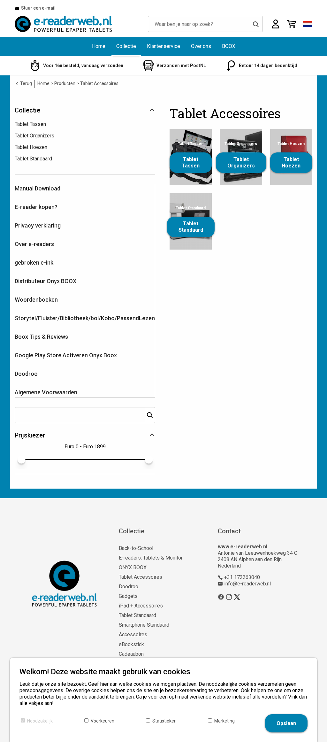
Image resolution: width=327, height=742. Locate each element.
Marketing (224, 720)
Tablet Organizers (241, 162)
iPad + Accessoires (141, 606)
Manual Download (37, 188)
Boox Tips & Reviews (41, 336)
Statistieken (164, 720)
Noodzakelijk (40, 720)
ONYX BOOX (133, 567)
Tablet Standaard (191, 226)
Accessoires (133, 634)
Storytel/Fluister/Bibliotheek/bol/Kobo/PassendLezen (85, 318)
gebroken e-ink (34, 262)
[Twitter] (237, 596)
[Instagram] (229, 596)
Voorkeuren (102, 720)
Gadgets (128, 596)
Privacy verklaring (38, 225)
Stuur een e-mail (37, 8)
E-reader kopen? (36, 207)
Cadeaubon (131, 654)
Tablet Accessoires (140, 577)
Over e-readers (34, 244)
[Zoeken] (255, 24)
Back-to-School (136, 548)
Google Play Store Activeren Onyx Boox (66, 355)
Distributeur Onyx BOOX (45, 281)
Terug (25, 83)
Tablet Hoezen (291, 162)
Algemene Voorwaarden (46, 392)
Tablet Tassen (191, 162)
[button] (308, 24)
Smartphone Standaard (144, 625)
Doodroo (26, 373)
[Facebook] (221, 596)
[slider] (21, 459)
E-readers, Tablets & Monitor (151, 558)
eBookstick (131, 644)
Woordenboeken (36, 299)
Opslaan (286, 723)
